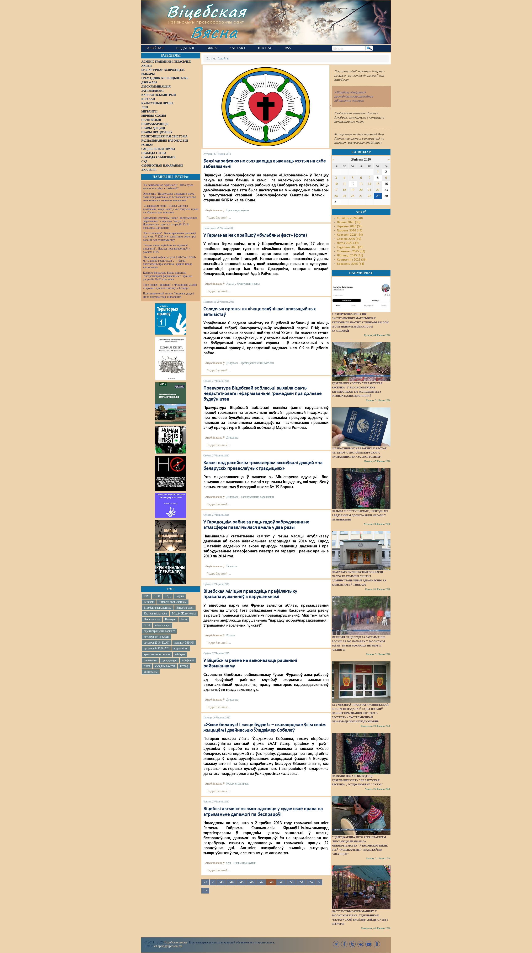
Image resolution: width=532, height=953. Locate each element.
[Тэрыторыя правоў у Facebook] (170, 319)
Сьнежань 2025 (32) (351, 251)
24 (336, 196)
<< (205, 882)
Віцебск (149, 601)
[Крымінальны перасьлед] (170, 568)
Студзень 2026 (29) (350, 247)
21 (369, 190)
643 (221, 882)
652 (310, 882)
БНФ (157, 596)
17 (336, 190)
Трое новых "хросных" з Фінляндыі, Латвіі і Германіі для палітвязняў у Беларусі (170, 286)
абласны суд (162, 625)
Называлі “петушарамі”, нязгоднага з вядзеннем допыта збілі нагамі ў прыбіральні (360, 515)
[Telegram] (336, 944)
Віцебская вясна (175, 942)
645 (241, 882)
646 (251, 882)
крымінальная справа (157, 654)
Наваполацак (152, 619)
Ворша (180, 596)
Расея (184, 619)
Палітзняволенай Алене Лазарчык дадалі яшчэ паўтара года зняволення (168, 295)
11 (344, 183)
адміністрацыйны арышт (159, 631)
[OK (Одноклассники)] (376, 944)
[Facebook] (344, 944)
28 (369, 196)
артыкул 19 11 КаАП (156, 636)
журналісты (181, 648)
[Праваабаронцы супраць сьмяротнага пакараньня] (170, 473)
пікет (147, 665)
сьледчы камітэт (165, 665)
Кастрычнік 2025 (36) (352, 259)
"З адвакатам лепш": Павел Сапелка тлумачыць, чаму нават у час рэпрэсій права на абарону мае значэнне (170, 209)
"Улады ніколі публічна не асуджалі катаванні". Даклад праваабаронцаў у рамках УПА (166, 248)
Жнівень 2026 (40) (350, 218)
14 (369, 183)
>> (205, 890)
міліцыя (180, 654)
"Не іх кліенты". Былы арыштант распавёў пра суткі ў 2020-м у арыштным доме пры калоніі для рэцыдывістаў (169, 236)
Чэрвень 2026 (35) (349, 226)
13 (361, 183)
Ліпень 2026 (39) (348, 222)
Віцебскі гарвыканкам (157, 607)
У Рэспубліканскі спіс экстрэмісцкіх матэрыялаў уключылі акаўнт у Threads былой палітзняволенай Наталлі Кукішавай (360, 322)
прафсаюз (188, 660)
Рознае (230, 635)
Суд (228, 862)
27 (361, 196)
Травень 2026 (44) (349, 230)
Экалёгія (231, 566)
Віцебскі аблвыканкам (172, 601)
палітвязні (150, 660)
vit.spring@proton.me (168, 946)
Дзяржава (232, 363)
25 (344, 196)
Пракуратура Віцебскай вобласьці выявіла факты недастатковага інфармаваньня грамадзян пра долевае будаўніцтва (262, 394)
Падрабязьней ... (219, 217)
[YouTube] (368, 944)
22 (377, 190)
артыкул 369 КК (184, 642)
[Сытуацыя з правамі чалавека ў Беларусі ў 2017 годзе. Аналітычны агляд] (170, 505)
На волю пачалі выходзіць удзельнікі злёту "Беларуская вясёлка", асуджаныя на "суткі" (357, 780)
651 (300, 882)
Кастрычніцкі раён (155, 613)
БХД (168, 596)
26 (352, 196)
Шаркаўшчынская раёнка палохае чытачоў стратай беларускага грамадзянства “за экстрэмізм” (359, 452)
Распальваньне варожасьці (257, 496)
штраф (184, 665)
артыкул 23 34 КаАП (156, 642)
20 (361, 190)
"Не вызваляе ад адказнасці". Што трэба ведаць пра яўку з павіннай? (168, 186)
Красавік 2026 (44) (350, 234)
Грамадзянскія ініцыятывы (257, 363)
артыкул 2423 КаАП (156, 648)
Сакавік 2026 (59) (349, 239)
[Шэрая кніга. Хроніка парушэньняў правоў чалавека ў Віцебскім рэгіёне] (170, 358)
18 (344, 190)
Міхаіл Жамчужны (184, 613)
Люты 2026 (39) (348, 243)
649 (280, 882)
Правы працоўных (237, 210)
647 (261, 882)
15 (377, 183)
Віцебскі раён (184, 607)
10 (336, 183)
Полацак (170, 619)
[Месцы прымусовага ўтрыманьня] (170, 535)
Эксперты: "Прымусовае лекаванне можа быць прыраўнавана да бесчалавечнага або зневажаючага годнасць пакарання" (169, 197)
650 (290, 882)
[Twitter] (352, 944)
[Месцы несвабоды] (170, 403)
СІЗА (147, 625)
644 (231, 882)
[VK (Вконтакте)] (360, 944)
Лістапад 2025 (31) (350, 255)
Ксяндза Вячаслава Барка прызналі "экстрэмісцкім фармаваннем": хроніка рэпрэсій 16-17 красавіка (167, 276)
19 (352, 190)
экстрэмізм (151, 671)
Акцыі (230, 283)
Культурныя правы (248, 283)
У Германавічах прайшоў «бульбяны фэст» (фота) (255, 235)
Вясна (214, 32)
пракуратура (169, 660)
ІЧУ (146, 596)
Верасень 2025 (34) (350, 264)
